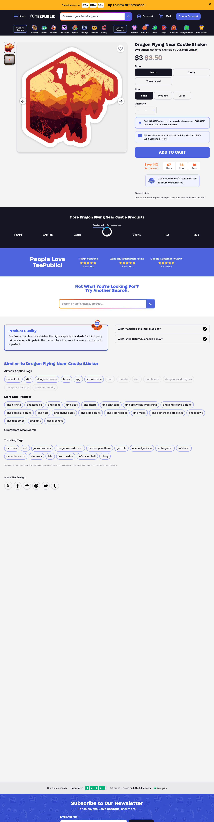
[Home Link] (42, 16)
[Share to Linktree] (27, 485)
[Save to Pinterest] (36, 485)
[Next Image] (121, 101)
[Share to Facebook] (18, 485)
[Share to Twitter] (8, 485)
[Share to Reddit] (46, 485)
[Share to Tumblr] (55, 485)
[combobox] (92, 16)
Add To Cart (172, 152)
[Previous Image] (23, 101)
